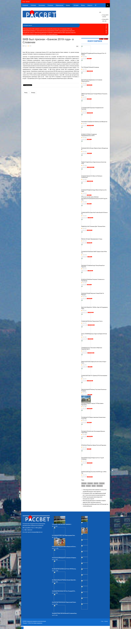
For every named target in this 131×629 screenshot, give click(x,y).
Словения (25, 5)
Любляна (33, 5)
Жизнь (83, 5)
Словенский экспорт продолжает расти (91, 321)
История (76, 5)
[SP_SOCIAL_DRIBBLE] (106, 32)
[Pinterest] (106, 30)
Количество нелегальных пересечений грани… (64, 602)
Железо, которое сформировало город (91, 239)
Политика (50, 5)
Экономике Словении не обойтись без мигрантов (94, 121)
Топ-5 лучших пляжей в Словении (90, 67)
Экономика (42, 5)
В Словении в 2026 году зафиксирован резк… (64, 535)
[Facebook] (106, 25)
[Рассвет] (39, 13)
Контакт (28, 1)
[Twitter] (106, 27)
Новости (89, 5)
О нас (23, 1)
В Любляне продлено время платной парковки (93, 445)
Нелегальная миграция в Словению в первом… (64, 557)
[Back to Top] (22, 628)
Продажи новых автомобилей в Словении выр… (64, 613)
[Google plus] (106, 29)
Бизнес (68, 5)
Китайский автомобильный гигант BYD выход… (64, 568)
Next (107, 39)
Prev (102, 39)
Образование (59, 5)
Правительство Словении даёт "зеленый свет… (93, 226)
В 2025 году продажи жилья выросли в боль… (64, 546)
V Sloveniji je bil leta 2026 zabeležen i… (62, 524)
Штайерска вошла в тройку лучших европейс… (64, 580)
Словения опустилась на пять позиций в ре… (64, 591)
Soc (98, 5)
